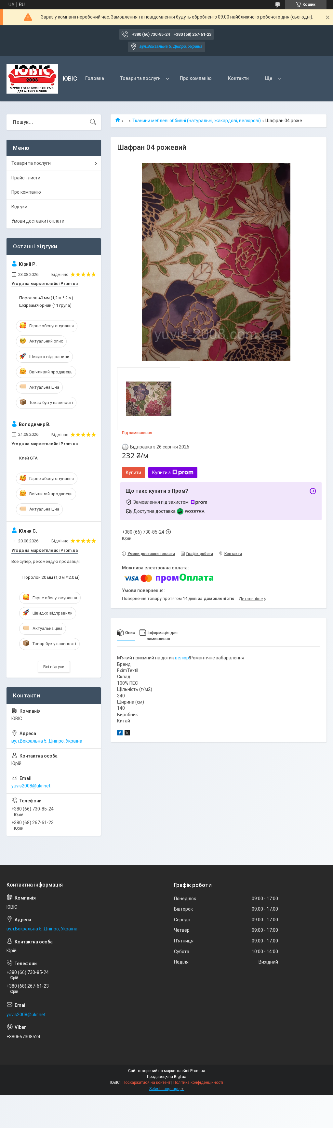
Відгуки (19, 206)
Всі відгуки (53, 666)
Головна (94, 78)
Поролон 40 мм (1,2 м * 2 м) (46, 297)
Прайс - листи (25, 177)
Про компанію (196, 78)
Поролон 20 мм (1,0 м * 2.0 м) (51, 577)
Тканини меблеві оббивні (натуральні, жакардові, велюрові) (196, 120)
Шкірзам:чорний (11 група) (45, 305)
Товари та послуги (140, 78)
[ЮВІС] (32, 79)
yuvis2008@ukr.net (30, 785)
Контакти (238, 78)
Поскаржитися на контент (146, 1082)
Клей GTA (28, 458)
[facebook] (120, 733)
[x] (127, 733)
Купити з (161, 472)
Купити (133, 472)
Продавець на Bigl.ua (166, 1076)
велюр (182, 657)
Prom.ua (197, 1071)
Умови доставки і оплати (37, 221)
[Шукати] (93, 122)
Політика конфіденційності (198, 1082)
